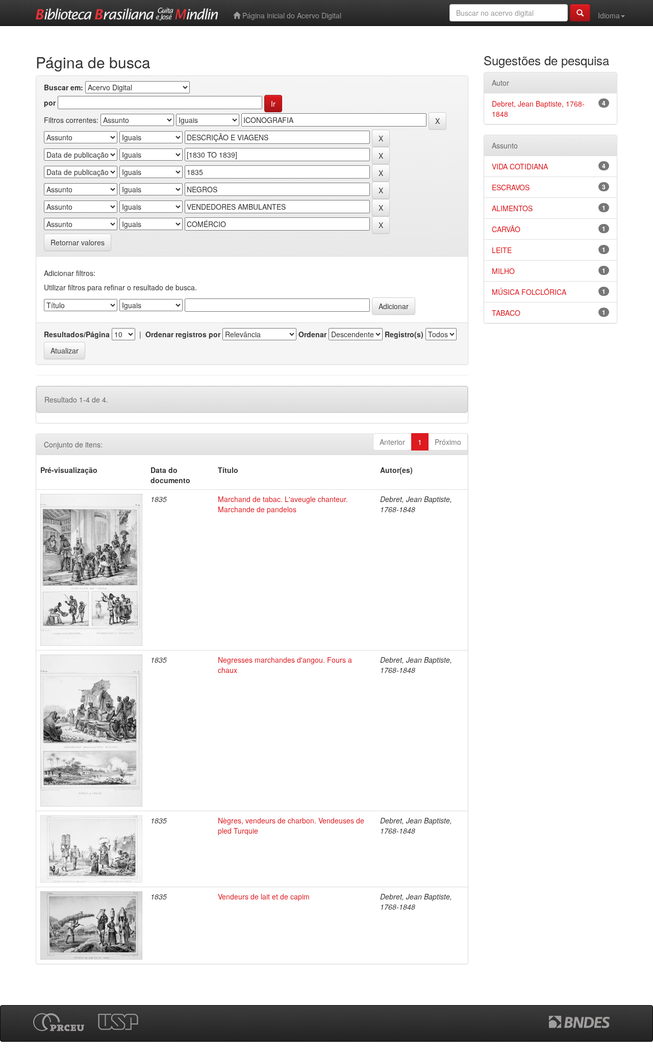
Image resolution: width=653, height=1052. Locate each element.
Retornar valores (78, 242)
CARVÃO (506, 229)
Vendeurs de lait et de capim (264, 896)
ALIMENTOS (512, 208)
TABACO (506, 313)
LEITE (502, 250)
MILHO (503, 271)
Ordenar (312, 334)
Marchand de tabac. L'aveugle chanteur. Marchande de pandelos (283, 504)
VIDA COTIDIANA (520, 166)
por (50, 102)
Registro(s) (404, 334)
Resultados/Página (77, 334)
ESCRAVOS (511, 187)
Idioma (609, 15)
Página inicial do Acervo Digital (290, 15)
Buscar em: (63, 87)
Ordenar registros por (182, 334)
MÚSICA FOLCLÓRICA (529, 292)
